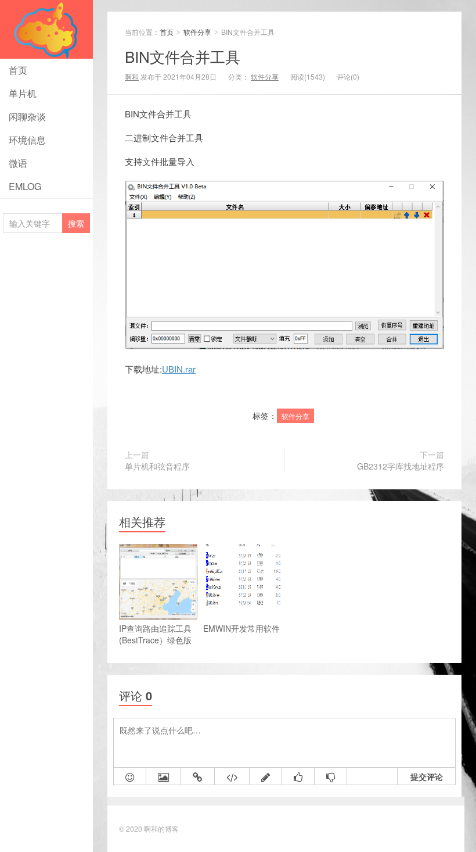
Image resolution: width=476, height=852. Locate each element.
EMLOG (25, 186)
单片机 (23, 93)
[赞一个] (298, 776)
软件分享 (198, 32)
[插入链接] (198, 776)
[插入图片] (163, 776)
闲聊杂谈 (27, 116)
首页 (18, 70)
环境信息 (27, 139)
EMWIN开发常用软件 (241, 628)
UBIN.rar (179, 369)
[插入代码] (232, 776)
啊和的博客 (161, 828)
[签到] (266, 776)
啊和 (132, 76)
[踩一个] (331, 776)
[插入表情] (130, 776)
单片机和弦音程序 (157, 466)
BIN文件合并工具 (182, 56)
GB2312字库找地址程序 (400, 466)
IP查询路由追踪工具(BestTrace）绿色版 (155, 634)
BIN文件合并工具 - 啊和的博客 (46, 29)
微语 (18, 163)
